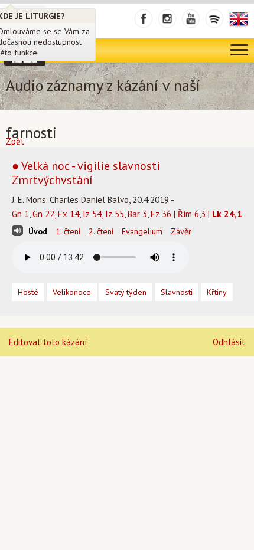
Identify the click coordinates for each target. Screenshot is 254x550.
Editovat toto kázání (48, 342)
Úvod (37, 231)
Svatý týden (125, 292)
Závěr (181, 231)
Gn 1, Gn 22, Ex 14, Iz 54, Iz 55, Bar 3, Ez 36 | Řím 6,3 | (127, 214)
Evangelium (142, 231)
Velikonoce (72, 292)
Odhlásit (229, 342)
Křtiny (217, 292)
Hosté (28, 292)
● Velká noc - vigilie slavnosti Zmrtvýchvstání (86, 173)
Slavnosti (177, 292)
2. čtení (101, 231)
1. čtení (68, 231)
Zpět (15, 141)
